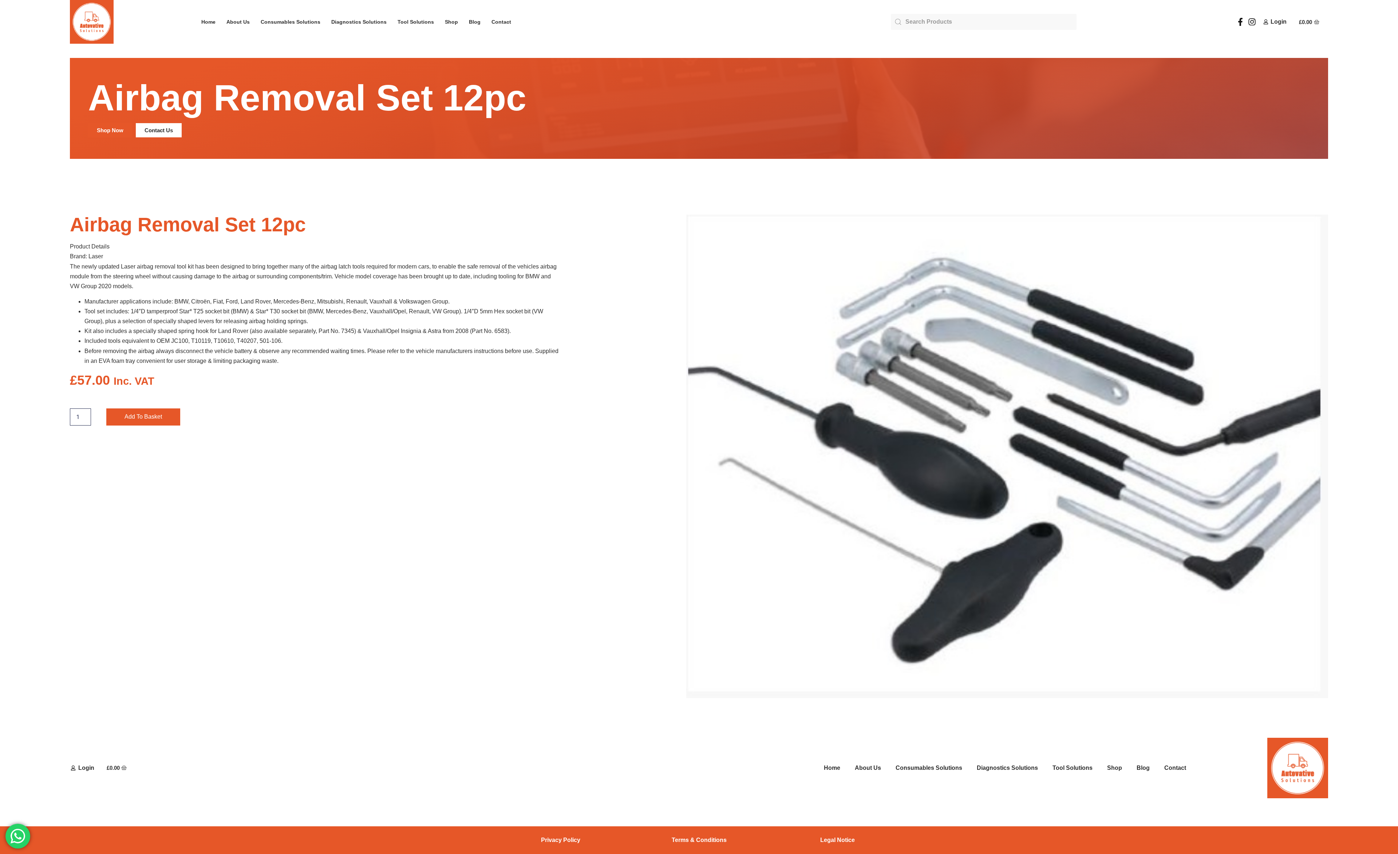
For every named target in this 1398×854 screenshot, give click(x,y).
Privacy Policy (560, 840)
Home (208, 22)
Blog (475, 22)
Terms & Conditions (699, 840)
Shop (451, 22)
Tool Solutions (416, 22)
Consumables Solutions (290, 22)
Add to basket (143, 417)
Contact (501, 22)
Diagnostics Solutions (359, 22)
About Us (238, 22)
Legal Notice (837, 840)
